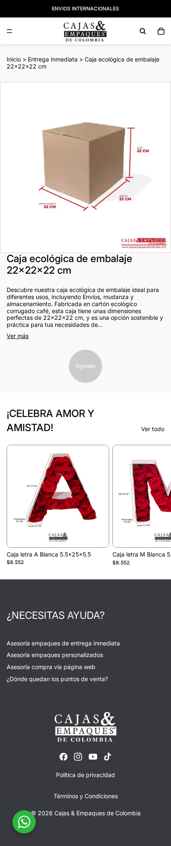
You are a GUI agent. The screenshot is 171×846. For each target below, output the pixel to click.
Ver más (18, 336)
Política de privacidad (85, 774)
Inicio (14, 59)
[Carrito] (161, 31)
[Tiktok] (107, 757)
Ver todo (152, 429)
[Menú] (9, 31)
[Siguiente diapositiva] (155, 505)
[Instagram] (78, 757)
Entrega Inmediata (53, 59)
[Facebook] (63, 757)
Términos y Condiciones (86, 796)
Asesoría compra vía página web (51, 667)
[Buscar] (143, 31)
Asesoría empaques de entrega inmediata (63, 643)
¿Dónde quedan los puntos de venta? (57, 678)
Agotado (85, 366)
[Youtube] (93, 757)
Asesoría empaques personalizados (55, 655)
